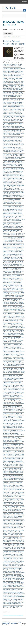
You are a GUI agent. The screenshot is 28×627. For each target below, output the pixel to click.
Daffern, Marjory (10, 140)
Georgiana (12, 158)
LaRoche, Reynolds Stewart (9, 399)
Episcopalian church (7, 151)
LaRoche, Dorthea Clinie (15, 338)
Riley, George (13, 471)
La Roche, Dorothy (11, 243)
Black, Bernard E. (8, 86)
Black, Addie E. (10, 84)
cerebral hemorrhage (7, 119)
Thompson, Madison (18, 569)
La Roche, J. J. (14, 269)
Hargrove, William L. (17, 186)
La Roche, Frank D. (14, 254)
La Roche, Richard (14, 296)
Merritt (22, 441)
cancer (11, 113)
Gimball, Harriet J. (11, 160)
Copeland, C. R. (12, 136)
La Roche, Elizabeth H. (18, 245)
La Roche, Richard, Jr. (15, 299)
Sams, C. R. (14, 492)
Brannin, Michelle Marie (12, 106)
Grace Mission (10, 164)
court (16, 137)
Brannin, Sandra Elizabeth (8, 108)
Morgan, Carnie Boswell (13, 448)
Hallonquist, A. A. (17, 181)
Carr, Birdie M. (21, 115)
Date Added (17, 36)
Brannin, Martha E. (11, 105)
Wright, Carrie (10, 602)
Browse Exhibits (6, 624)
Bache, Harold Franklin (13, 78)
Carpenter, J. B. (6, 115)
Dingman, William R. (18, 148)
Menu (4, 15)
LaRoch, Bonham (7, 319)
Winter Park (9, 598)
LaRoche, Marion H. (12, 383)
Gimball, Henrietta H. (20, 160)
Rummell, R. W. (6, 478)
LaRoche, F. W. (6, 350)
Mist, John (5, 448)
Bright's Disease (6, 110)
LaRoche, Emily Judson (16, 347)
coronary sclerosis (11, 137)
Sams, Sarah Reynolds (17, 523)
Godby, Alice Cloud (11, 162)
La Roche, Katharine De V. (14, 281)
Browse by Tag (13, 29)
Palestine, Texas (19, 452)
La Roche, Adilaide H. (14, 224)
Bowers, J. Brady (13, 98)
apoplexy (8, 75)
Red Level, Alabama (18, 467)
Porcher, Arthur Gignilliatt (11, 457)
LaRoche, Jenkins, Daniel (8, 369)
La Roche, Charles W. (19, 238)
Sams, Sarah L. (20, 521)
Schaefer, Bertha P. (19, 533)
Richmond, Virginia (19, 469)
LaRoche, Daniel (6, 337)
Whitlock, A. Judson (9, 585)
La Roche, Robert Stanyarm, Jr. (14, 305)
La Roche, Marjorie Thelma (13, 286)
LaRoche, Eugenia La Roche (18, 348)
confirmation (16, 134)
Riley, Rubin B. (20, 471)
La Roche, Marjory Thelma (16, 288)
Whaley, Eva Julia (12, 579)
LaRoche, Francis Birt (19, 351)
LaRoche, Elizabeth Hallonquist (15, 343)
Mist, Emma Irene (11, 447)
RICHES (9, 7)
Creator (13, 36)
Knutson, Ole (14, 220)
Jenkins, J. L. (14, 205)
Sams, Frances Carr (16, 500)
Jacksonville (10, 200)
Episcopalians (15, 151)
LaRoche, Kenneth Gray (12, 376)
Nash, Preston (21, 450)
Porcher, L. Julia (6, 461)
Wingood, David (11, 596)
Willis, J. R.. (20, 589)
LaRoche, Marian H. (18, 381)
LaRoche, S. (22, 409)
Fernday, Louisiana (20, 153)
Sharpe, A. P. (5, 537)
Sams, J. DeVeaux (11, 506)
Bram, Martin (13, 99)
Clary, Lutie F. (6, 129)
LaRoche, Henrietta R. (12, 361)
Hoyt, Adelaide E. (9, 198)
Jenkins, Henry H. (7, 205)
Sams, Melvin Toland (7, 517)
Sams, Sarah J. (13, 521)
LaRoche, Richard (19, 399)
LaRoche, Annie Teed (17, 323)
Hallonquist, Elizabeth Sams (9, 184)
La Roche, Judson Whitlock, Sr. (15, 278)
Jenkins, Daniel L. (10, 202)
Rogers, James (10, 475)
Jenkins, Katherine (14, 212)
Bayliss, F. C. (19, 81)
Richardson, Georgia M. (8, 468)
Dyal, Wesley (13, 150)
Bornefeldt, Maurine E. (12, 96)
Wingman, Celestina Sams (17, 592)
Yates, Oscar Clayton (14, 606)
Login (19, 1)
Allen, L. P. (16, 65)
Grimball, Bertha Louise (13, 178)
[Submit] (24, 10)
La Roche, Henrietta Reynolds (17, 262)
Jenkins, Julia (13, 207)
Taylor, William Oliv (7, 565)
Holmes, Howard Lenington (14, 195)
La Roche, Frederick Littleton (13, 260)
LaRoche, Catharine (19, 330)
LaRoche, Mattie (16, 392)
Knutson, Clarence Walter (15, 219)
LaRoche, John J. (7, 371)
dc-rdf (7, 615)
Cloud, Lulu (8, 131)
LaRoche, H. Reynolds (12, 360)
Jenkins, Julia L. (15, 210)
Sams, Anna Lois (12, 489)
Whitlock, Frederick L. (7, 586)
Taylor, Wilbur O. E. (7, 564)
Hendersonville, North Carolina (9, 189)
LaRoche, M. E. (10, 381)
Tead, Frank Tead (8, 567)
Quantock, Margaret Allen (8, 467)
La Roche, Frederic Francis (15, 257)
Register (24, 1)
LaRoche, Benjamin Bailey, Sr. (9, 327)
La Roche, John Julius (16, 272)
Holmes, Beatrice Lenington (18, 192)
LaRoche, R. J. (8, 398)
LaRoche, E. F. (6, 340)
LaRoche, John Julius (15, 371)
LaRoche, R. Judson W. (16, 398)
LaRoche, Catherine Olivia (17, 331)
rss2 (22, 615)
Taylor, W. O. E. (11, 562)
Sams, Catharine (20, 492)
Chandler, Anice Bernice (18, 119)
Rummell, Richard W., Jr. (14, 479)
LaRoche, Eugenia (7, 348)
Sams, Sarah (7, 521)
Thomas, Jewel (10, 569)
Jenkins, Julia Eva (15, 209)
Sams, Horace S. (9, 505)
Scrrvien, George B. (14, 534)
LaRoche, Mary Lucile (19, 389)
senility (20, 534)
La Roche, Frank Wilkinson (13, 255)
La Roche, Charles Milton (8, 238)
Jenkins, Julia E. (20, 207)
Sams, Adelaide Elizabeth (8, 486)
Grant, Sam (10, 177)
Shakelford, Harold (15, 536)
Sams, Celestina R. (11, 498)
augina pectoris (19, 77)
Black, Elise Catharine (8, 89)
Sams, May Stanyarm (18, 516)
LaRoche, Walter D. (10, 417)
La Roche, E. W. (18, 243)
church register (16, 127)
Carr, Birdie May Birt (7, 116)
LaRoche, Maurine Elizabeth (13, 393)
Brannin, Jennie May (18, 102)
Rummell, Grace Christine (8, 476)
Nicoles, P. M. (11, 451)
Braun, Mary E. (21, 108)
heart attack (16, 188)
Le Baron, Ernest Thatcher (12, 423)
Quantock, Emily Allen (18, 465)
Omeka (23, 624)
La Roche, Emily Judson (17, 247)
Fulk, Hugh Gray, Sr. (16, 157)
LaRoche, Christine (7, 336)
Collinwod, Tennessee (15, 133)
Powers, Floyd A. (8, 464)
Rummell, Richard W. (14, 478)
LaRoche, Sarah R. (10, 413)
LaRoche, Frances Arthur (15, 350)
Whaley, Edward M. (16, 578)
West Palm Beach (9, 574)
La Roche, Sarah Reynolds (12, 312)
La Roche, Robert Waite (8, 307)
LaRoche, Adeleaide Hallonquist (11, 320)
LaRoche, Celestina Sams (17, 333)
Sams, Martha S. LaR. (14, 514)
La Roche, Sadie (16, 309)
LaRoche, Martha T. (12, 388)
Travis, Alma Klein (11, 571)
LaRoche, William (16, 419)
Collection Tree (5, 623)
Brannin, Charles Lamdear (8, 100)
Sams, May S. (11, 516)
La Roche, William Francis (16, 316)
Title (9, 36)
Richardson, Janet (17, 468)
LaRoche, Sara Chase (12, 412)
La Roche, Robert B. (13, 300)
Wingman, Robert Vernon (19, 593)
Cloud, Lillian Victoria (11, 130)
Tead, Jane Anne (15, 567)
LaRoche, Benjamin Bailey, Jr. (16, 326)
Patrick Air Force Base (19, 454)
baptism (5, 79)
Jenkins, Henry (18, 203)
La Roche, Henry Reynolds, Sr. (15, 265)
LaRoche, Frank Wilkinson (12, 357)
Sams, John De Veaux (11, 510)
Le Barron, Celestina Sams (18, 427)
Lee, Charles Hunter (12, 430)
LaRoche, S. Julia (7, 410)
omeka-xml (18, 615)
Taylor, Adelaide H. (18, 548)
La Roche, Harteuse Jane (15, 261)
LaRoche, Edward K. (14, 340)
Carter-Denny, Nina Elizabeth (12, 117)
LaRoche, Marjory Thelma (13, 385)
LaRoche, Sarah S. (12, 414)
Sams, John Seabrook (8, 513)
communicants (11, 134)
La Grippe (18, 222)
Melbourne (5, 438)
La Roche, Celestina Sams (18, 236)
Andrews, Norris (20, 74)
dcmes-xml (11, 615)
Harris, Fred (5, 188)
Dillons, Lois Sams (16, 144)
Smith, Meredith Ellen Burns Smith (13, 540)
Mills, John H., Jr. (10, 445)
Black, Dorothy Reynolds (17, 88)
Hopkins (17, 196)
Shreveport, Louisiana (17, 537)
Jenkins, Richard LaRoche (8, 215)
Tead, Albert (16, 565)
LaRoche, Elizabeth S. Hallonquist (10, 345)
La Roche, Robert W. (20, 306)
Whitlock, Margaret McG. (18, 588)
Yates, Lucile (20, 605)
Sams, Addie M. (12, 485)
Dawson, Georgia (15, 141)
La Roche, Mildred (8, 295)
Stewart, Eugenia (9, 545)
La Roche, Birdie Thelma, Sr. (17, 233)
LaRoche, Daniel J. (15, 337)
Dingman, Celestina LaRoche (16, 146)
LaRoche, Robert (14, 405)
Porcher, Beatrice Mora (10, 458)
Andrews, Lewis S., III (11, 72)
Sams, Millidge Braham (16, 520)
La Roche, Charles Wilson (8, 240)
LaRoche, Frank (14, 355)
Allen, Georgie (10, 65)
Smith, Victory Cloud (20, 541)
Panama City (11, 454)
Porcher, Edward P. (9, 460)
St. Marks (17, 544)
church (4, 127)
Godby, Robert (18, 162)
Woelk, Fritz (10, 599)
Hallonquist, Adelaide (7, 182)
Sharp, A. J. (22, 536)
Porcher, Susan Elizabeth (11, 462)
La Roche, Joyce (15, 274)
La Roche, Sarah (13, 310)
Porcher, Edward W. (17, 460)
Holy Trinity (12, 196)
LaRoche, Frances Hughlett (9, 351)
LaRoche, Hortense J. (17, 365)
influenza (5, 200)
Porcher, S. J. (13, 461)
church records (10, 127)
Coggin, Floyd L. (6, 133)
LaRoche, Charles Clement (9, 334)
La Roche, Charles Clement (18, 237)
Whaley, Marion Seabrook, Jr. (14, 582)
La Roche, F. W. (12, 250)
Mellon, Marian (13, 440)
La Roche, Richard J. (12, 298)
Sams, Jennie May (13, 509)
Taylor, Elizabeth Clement (16, 554)
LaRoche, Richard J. (12, 402)
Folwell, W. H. (16, 154)
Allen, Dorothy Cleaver (10, 62)
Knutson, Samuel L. (11, 222)
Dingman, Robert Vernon (8, 148)
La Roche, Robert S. (12, 303)
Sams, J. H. (18, 506)
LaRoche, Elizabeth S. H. (18, 344)
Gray (14, 177)
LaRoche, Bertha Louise (11, 329)
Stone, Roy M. (10, 547)
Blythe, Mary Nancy (13, 95)
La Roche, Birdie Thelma (14, 231)
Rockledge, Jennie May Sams (9, 474)
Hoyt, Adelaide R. (17, 198)
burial (11, 112)
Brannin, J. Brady (10, 102)
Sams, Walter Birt (6, 527)
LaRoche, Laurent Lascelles (13, 378)
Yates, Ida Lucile (13, 605)
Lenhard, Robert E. (7, 433)
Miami (10, 443)
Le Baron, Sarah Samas (15, 426)
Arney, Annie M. (13, 75)
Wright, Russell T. (17, 602)
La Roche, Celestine (7, 237)
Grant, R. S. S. (6, 174)
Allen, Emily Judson (11, 64)
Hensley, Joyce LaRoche (11, 191)
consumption (6, 136)
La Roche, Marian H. (16, 284)
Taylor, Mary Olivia (11, 561)
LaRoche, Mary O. (17, 391)
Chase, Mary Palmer (18, 126)
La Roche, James (11, 271)
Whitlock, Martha (6, 589)
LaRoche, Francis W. (15, 354)
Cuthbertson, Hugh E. (14, 138)
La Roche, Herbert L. (14, 267)
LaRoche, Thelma (7, 416)
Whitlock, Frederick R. (7, 588)
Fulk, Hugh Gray (19, 155)
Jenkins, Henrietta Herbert (8, 203)
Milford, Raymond (15, 444)
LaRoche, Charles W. (19, 334)
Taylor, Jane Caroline (12, 557)
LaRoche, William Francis (17, 420)
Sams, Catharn (18, 493)
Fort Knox (9, 155)
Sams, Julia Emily (16, 513)
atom (4, 615)
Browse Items (14, 623)
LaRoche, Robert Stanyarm (13, 407)
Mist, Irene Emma (19, 447)
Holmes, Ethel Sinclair (8, 193)
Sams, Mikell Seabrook (8, 519)
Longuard (5, 436)
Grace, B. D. (16, 164)
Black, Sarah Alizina (17, 93)
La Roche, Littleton (17, 282)
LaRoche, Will (9, 419)
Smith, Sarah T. (12, 541)
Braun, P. (16, 109)
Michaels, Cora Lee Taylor (17, 443)
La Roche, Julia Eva (14, 279)
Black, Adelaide (17, 84)
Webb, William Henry (17, 572)
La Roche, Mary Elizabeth (15, 291)
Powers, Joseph (15, 464)
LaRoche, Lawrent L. (12, 379)
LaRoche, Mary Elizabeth (8, 389)
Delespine (9, 144)
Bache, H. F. (5, 78)
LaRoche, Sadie (14, 410)
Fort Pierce (13, 155)
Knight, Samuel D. (7, 217)
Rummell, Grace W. (19, 476)
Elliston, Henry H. (20, 150)
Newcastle (5, 451)
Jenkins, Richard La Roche (16, 213)
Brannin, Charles (20, 99)
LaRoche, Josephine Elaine (14, 372)
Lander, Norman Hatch (19, 317)
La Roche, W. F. (10, 313)
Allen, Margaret (14, 68)
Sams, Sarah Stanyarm (15, 524)
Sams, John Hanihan (18, 512)
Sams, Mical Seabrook (17, 517)
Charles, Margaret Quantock (12, 123)
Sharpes (11, 537)
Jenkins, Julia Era (7, 209)
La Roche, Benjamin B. (17, 227)
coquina (18, 136)
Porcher (15, 455)
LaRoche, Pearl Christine (13, 396)
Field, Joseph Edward (7, 154)
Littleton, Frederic (19, 434)
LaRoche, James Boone (19, 368)
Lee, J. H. (19, 430)
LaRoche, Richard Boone (8, 400)
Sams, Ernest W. (8, 500)
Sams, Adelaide (19, 485)
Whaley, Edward (8, 578)
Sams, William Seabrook (13, 530)
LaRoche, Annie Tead (7, 323)
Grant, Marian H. (14, 168)
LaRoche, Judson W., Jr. (13, 375)
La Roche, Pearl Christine (18, 295)
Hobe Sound (9, 192)
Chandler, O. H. (14, 120)
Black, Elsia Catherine (17, 89)
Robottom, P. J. (6, 472)
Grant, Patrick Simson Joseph (16, 172)
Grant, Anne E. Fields (12, 165)
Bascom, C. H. (13, 81)
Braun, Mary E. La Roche (8, 109)
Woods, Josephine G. (14, 600)
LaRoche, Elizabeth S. (8, 344)
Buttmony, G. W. (6, 113)
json (14, 615)
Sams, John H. (11, 512)
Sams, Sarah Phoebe (7, 523)
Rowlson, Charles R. (18, 475)
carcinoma (16, 113)
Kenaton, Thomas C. (11, 216)
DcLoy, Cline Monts (15, 143)
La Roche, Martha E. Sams (16, 289)
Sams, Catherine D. (12, 495)
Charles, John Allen (13, 122)
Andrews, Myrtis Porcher (11, 74)
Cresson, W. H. (6, 138)
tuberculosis (5, 572)
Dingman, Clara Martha (16, 147)
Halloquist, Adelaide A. (11, 185)
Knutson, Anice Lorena (16, 217)
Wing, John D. (13, 590)
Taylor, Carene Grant (16, 550)
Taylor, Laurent (13, 558)
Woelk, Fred (15, 598)
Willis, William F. (6, 590)
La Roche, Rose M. (18, 307)
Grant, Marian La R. (10, 169)
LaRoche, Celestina (7, 333)
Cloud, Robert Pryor (15, 131)
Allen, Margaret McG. (9, 69)
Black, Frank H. (15, 91)
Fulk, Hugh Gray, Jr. (7, 157)
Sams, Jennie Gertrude (16, 507)
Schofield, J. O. (6, 534)
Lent (13, 433)
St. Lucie (22, 543)
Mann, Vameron (11, 436)
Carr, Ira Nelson (15, 116)
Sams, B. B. (9, 492)
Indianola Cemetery (16, 199)
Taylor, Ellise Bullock (14, 555)
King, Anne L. (19, 216)
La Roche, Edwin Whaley (16, 244)
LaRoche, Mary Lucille (8, 391)
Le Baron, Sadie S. (14, 424)
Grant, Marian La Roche (19, 169)
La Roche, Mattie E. (12, 293)
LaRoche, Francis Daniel (8, 353)
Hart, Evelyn (11, 188)
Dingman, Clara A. (7, 147)
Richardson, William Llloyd (8, 469)
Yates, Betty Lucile (14, 603)
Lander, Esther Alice (10, 317)
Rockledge (20, 472)
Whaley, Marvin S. (16, 583)
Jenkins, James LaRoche (13, 206)
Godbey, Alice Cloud (13, 161)
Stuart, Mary (16, 547)
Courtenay (20, 137)
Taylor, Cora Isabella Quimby (15, 551)
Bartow (7, 81)
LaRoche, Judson (15, 374)
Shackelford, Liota (7, 536)
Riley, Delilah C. (6, 471)
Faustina (9, 153)
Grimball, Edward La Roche (14, 179)
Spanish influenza (15, 543)
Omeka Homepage (17, 622)
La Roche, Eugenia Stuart (15, 248)
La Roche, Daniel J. (11, 241)
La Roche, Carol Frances (15, 234)
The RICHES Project (6, 622)
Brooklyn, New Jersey (15, 110)
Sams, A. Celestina (13, 483)
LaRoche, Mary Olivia (7, 392)
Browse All (5, 29)
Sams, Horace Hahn (12, 503)
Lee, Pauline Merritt (11, 431)
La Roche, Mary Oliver (15, 292)
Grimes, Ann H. (10, 181)
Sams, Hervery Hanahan (14, 502)
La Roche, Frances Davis (11, 251)
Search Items (20, 29)
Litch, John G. (13, 434)
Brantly (16, 108)
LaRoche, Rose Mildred (14, 409)
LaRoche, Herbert (7, 364)
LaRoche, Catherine (7, 331)
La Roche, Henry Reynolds (9, 264)
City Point (22, 127)
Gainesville (7, 158)
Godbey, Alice (6, 161)
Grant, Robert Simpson (14, 174)
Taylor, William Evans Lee (17, 564)
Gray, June (18, 177)
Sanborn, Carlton (17, 531)
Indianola (10, 199)
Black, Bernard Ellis (16, 86)
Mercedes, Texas (10, 441)
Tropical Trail (18, 571)
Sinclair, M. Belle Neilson (8, 538)
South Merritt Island (7, 543)
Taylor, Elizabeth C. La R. (14, 552)
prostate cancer (10, 465)
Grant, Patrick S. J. (13, 171)
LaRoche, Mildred (13, 395)
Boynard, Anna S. (6, 99)
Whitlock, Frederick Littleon (18, 586)
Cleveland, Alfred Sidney (14, 129)
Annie (4, 75)
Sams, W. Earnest (20, 526)
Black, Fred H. (21, 91)
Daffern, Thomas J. (7, 141)
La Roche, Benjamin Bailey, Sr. (14, 230)
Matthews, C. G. (9, 437)
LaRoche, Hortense (15, 364)
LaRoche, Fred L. (12, 358)
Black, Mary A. (10, 93)
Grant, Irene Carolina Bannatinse (13, 167)
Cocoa (21, 131)
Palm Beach (5, 454)
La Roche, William (17, 314)
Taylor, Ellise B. (6, 555)
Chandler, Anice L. (7, 120)
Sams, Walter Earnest (15, 527)
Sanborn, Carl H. (9, 531)
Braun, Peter (21, 109)
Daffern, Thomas (18, 140)
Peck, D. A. (5, 455)
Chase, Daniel (10, 126)
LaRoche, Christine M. (16, 336)
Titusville (5, 571)
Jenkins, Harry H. (18, 202)
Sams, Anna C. (17, 486)
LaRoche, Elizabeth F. (12, 341)
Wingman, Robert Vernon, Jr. (9, 595)
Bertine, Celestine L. (14, 82)
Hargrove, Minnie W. (8, 186)
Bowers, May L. (21, 98)
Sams (7, 483)
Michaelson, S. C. (7, 444)
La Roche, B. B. (9, 227)
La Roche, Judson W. (15, 275)
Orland (14, 452)
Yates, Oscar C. (6, 606)
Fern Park (14, 153)
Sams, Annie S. (15, 491)
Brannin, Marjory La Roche (9, 103)
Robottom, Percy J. (14, 472)
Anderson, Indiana (12, 71)
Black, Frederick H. (16, 92)
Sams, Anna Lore (20, 489)
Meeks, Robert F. (16, 437)
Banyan (20, 78)
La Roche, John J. (7, 272)
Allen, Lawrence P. (15, 67)
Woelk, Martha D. (16, 599)
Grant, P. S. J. (6, 171)
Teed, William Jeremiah (11, 568)
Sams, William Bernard (14, 529)
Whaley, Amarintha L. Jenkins (13, 575)
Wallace (10, 572)
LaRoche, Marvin (20, 388)
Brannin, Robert (20, 106)
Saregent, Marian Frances (8, 533)
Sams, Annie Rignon (7, 491)
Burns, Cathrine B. (17, 112)
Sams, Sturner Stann (12, 526)
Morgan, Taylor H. (13, 450)
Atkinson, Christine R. (11, 77)
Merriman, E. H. (17, 441)
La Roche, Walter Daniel (19, 313)
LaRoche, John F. (18, 369)
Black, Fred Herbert (7, 92)
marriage (17, 436)
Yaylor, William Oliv (14, 607)
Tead (13, 565)
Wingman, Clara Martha (8, 593)
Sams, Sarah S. (6, 524)
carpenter (20, 113)
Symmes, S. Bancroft (9, 548)
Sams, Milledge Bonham (18, 519)
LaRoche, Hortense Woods (9, 367)
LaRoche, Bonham (11, 330)
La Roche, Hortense (12, 268)
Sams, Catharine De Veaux (9, 493)
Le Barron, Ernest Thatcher (9, 429)
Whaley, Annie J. (15, 576)
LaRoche (13, 319)
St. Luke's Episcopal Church (9, 544)
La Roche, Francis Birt (13, 253)
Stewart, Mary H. (16, 545)
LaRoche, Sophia (20, 414)
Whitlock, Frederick (18, 585)
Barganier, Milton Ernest (12, 79)
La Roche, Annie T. (11, 226)
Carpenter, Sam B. (14, 115)
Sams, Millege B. (6, 520)
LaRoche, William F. (7, 420)
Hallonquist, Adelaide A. (18, 182)
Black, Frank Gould (7, 91)
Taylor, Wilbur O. (18, 562)
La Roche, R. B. (6, 296)
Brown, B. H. (7, 112)
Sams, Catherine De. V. (10, 496)
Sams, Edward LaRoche (11, 499)
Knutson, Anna (6, 219)
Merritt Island (6, 443)
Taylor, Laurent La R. (10, 560)
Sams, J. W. (8, 507)
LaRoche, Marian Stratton (8, 382)
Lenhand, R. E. (18, 431)
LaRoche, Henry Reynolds (17, 362)
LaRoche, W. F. (14, 416)
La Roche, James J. (19, 271)
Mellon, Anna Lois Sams (13, 438)
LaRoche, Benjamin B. (14, 324)
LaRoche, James (9, 368)
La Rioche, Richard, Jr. (16, 223)
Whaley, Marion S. (9, 581)
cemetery (21, 117)
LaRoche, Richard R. (14, 403)
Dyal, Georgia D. (6, 150)
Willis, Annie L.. (14, 589)
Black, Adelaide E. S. (13, 85)
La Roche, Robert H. (14, 302)
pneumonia (10, 455)
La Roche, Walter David (8, 314)
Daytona (9, 143)
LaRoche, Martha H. (15, 386)
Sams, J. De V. (17, 505)
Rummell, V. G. (12, 482)
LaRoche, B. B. (6, 324)
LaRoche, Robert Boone (13, 406)
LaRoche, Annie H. (19, 322)
